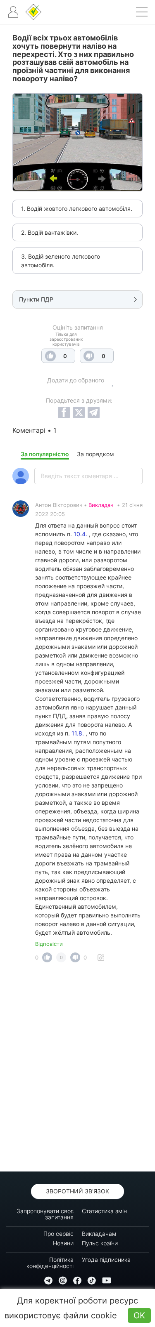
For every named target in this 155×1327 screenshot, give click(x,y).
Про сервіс (58, 1233)
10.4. (80, 533)
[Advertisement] (77, 1069)
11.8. (78, 733)
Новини (63, 1243)
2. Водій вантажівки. (49, 232)
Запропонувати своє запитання (45, 1214)
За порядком (95, 453)
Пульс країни (100, 1243)
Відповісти (49, 943)
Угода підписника (106, 1259)
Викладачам (99, 1233)
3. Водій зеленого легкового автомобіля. (60, 261)
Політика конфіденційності (50, 1262)
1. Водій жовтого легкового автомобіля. (76, 208)
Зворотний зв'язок (77, 1191)
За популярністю (45, 453)
